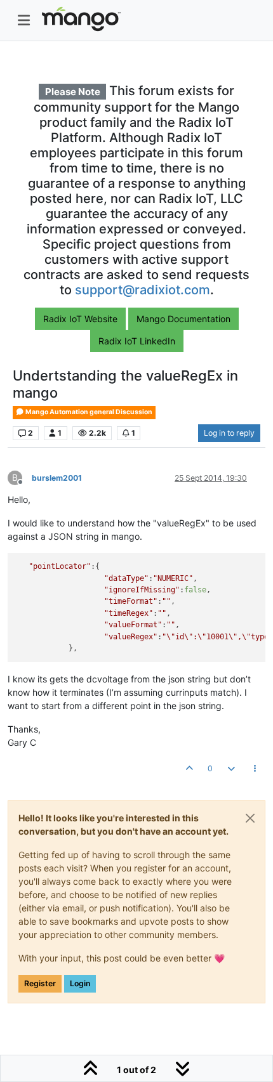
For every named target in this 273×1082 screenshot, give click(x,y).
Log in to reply (229, 433)
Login (80, 983)
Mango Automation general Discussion (88, 412)
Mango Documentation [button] (183, 318)
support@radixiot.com (142, 289)
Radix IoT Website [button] (80, 318)
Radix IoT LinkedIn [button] (136, 341)
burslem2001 (57, 478)
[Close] (250, 818)
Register (40, 983)
